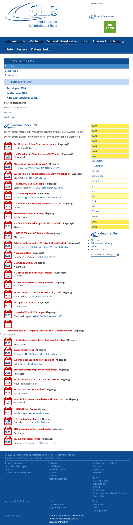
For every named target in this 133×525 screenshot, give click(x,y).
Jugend (96, 486)
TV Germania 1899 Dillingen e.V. (43, 167)
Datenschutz (40, 49)
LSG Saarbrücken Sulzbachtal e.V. (44, 197)
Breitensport (99, 483)
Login (58, 457)
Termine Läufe (56, 504)
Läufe (9, 49)
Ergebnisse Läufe (58, 507)
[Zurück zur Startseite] (31, 15)
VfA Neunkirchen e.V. (42, 296)
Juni (93, 191)
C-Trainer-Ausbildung (101, 243)
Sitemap (49, 457)
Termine (10, 66)
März (94, 206)
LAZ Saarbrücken (40, 413)
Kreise (52, 472)
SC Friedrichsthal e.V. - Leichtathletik (49, 247)
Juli (93, 185)
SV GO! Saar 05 (38, 177)
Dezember (97, 160)
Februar (96, 211)
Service (22, 49)
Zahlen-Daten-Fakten (61, 41)
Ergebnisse (11, 70)
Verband (36, 41)
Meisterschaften (99, 249)
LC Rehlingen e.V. (47, 256)
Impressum (22, 457)
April (94, 201)
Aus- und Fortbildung (108, 41)
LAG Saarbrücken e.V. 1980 (49, 187)
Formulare (98, 504)
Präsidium (54, 466)
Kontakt (9, 457)
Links (95, 507)
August (95, 180)
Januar (95, 216)
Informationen (15, 41)
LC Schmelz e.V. (34, 363)
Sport (85, 41)
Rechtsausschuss (58, 478)
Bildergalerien (100, 510)
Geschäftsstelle (57, 469)
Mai (93, 196)
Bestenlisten (12, 75)
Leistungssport (100, 480)
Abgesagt (95, 240)
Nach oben (9, 117)
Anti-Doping (99, 490)
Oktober (96, 170)
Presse (9, 469)
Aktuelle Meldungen (16, 466)
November (97, 165)
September (97, 175)
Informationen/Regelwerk (19, 472)
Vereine (53, 475)
